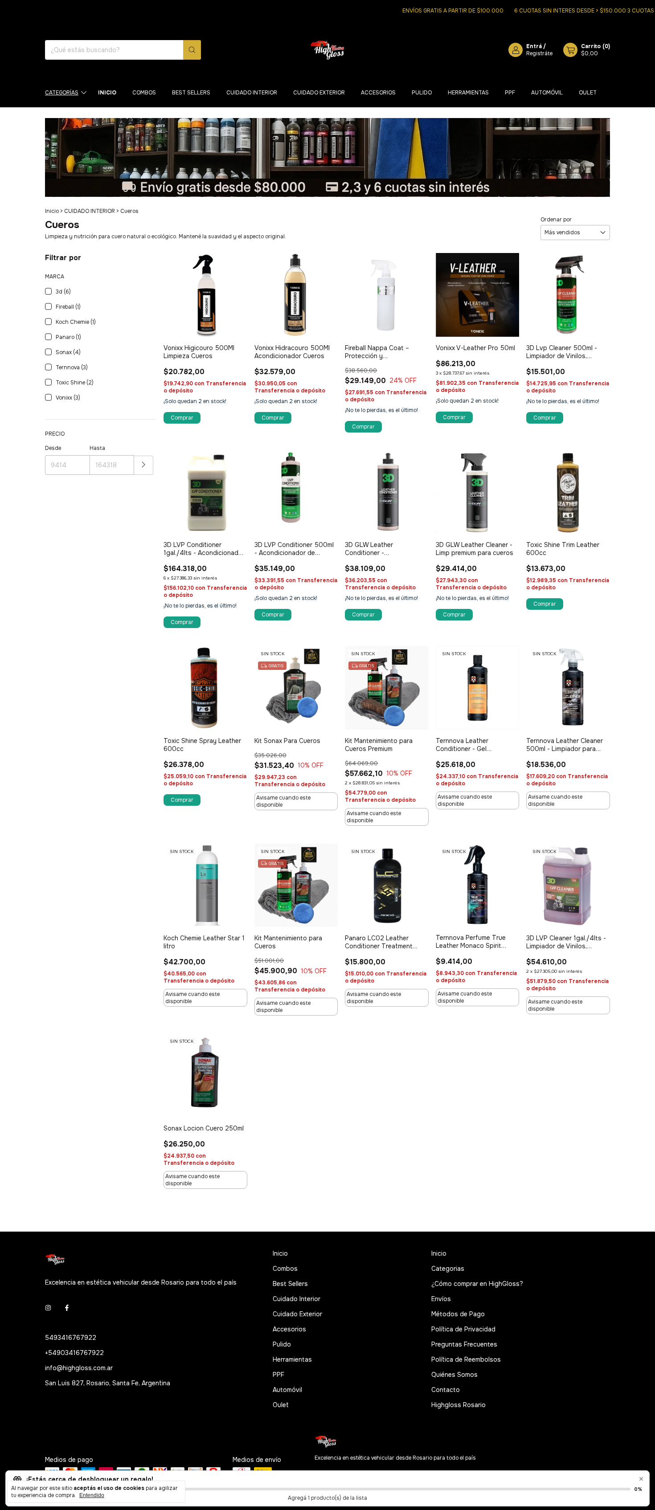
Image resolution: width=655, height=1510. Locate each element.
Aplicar (143, 465)
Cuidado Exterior (319, 92)
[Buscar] (192, 50)
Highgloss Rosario (458, 1405)
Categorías (61, 92)
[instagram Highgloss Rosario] (48, 1308)
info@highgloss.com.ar (79, 1368)
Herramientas (468, 92)
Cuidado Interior (251, 92)
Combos (144, 92)
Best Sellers (191, 92)
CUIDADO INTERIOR (89, 211)
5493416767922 (70, 1338)
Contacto (445, 1390)
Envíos (441, 1299)
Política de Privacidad (463, 1329)
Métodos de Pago (458, 1314)
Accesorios (378, 92)
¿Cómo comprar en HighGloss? (477, 1284)
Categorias (447, 1269)
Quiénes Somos (454, 1375)
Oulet (588, 92)
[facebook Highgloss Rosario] (67, 1308)
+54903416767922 (74, 1353)
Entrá (534, 46)
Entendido (91, 1495)
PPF (510, 92)
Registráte (539, 53)
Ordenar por (556, 219)
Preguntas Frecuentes (464, 1344)
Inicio (107, 92)
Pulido (422, 92)
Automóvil (547, 92)
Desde (53, 448)
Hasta (97, 448)
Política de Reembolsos (466, 1359)
